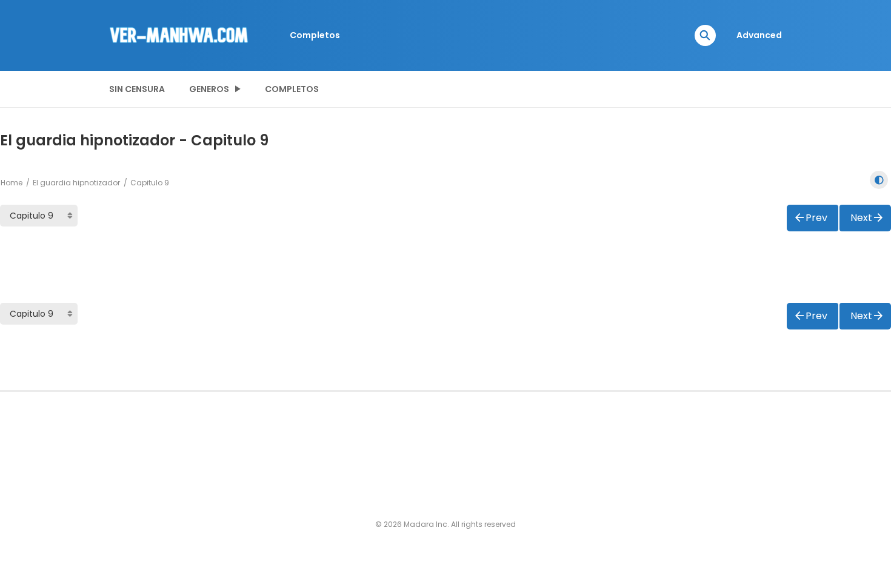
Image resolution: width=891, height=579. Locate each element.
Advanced (759, 35)
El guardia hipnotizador (76, 182)
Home (11, 182)
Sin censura (137, 89)
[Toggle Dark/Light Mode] (879, 180)
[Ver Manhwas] (179, 34)
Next (861, 218)
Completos (315, 35)
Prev (816, 218)
